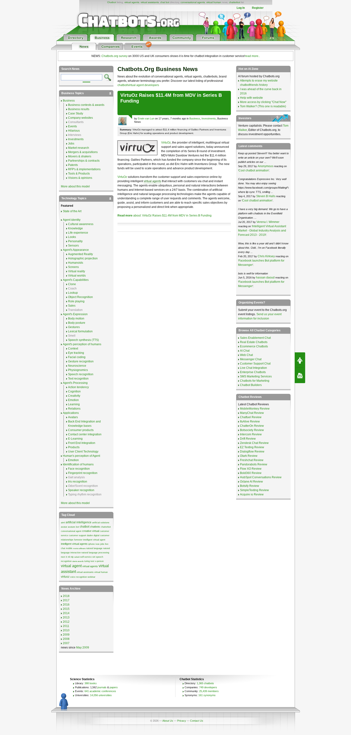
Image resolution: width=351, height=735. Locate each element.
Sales (71, 305)
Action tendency (78, 387)
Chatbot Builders (251, 385)
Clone (72, 284)
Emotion (73, 400)
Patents (73, 165)
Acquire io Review (252, 494)
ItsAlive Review (250, 421)
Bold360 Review (250, 473)
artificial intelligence (78, 522)
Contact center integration (84, 434)
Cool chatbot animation (254, 170)
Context (73, 348)
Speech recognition (80, 374)
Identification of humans (78, 464)
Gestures (74, 327)
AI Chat (245, 350)
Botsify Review (249, 486)
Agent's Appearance (76, 250)
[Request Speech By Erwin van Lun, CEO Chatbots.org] (300, 360)
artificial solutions (100, 522)
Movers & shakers (79, 156)
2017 (66, 600)
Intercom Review (251, 434)
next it (64, 557)
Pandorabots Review (253, 464)
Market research (78, 147)
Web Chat (246, 355)
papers (114, 687)
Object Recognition (80, 297)
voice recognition (78, 577)
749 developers (208, 687)
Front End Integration (81, 443)
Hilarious (74, 130)
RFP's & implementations (84, 169)
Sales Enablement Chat (255, 337)
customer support (77, 535)
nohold (77, 557)
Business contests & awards (86, 105)
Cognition (74, 391)
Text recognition (78, 378)
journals (101, 687)
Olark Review (248, 455)
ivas (98, 544)
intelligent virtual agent (94, 540)
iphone (91, 544)
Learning (74, 404)
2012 (66, 621)
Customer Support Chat (255, 363)
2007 (66, 643)
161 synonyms (207, 695)
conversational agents (193, 2)
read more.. (252, 56)
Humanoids (75, 262)
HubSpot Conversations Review (261, 477)
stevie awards (78, 561)
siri (93, 557)
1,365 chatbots (205, 683)
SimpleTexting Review (254, 490)
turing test (89, 561)
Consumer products (81, 430)
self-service (86, 557)
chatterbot (234, 2)
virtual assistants (150, 2)
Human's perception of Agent (81, 455)
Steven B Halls (265, 196)
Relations (74, 408)
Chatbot (111, 2)
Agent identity (71, 219)
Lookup (73, 292)
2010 (66, 630)
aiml (63, 522)
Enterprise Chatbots (253, 372)
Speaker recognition (81, 490)
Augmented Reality (80, 254)
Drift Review (248, 438)
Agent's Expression (75, 314)
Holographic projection (83, 258)
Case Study (75, 113)
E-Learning (75, 438)
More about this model (75, 186)
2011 (66, 626)
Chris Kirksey (266, 256)
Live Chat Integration (253, 368)
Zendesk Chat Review (254, 443)
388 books (91, 683)
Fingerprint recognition (82, 473)
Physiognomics (78, 370)
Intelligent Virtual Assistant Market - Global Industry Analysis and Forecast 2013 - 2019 (262, 230)
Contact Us (196, 720)
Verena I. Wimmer (267, 222)
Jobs (71, 143)
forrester (78, 540)
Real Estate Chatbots (253, 342)
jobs (102, 544)
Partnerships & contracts (84, 160)
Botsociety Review (252, 430)
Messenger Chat (250, 359)
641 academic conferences (100, 691)
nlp (72, 557)
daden (90, 535)
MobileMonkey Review (255, 408)
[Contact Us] (300, 375)
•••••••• (86, 81)
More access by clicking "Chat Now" (263, 102)
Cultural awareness (80, 224)
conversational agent (71, 531)
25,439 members (209, 691)
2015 (66, 609)
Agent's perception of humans (82, 344)
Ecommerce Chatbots (254, 346)
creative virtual (90, 530)
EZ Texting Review (252, 447)
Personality (75, 241)
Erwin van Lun (146, 118)
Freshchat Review (251, 460)
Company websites (80, 117)
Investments (209, 118)
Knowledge (75, 228)
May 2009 (82, 647)
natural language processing (95, 552)
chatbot (84, 526)
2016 (66, 604)
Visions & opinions (80, 178)
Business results (78, 109)
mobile (69, 548)
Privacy (181, 720)
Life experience (78, 232)
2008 (66, 639)
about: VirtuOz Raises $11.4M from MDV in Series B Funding (164, 215)
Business (194, 118)
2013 (66, 617)
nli (69, 557)
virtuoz (65, 576)
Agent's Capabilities (76, 280)
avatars (71, 527)
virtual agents (131, 2)
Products (74, 447)
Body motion (76, 318)
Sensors (73, 245)
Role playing (76, 301)
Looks (72, 237)
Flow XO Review (250, 468)
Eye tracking (76, 353)
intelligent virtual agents (74, 543)
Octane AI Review (251, 481)
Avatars (73, 417)
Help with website (251, 97)
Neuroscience (77, 365)
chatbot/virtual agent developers (138, 85)
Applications (71, 413)
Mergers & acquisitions (83, 152)
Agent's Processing (75, 383)
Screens (73, 267)
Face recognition (79, 468)
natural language (94, 548)
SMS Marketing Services (256, 376)
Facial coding (76, 357)
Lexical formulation (80, 331)
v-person (99, 561)
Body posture (76, 322)
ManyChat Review (252, 413)
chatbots (95, 526)
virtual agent (71, 566)
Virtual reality (76, 271)
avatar (64, 527)
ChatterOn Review (252, 425)
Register (258, 8)
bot (77, 527)
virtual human (213, 2)
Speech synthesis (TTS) (83, 340)
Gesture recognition (81, 361)
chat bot (164, 2)
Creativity (74, 395)
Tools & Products (79, 173)
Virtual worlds (77, 275)
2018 (66, 596)
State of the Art (72, 211)
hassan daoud (265, 277)
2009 (66, 634)
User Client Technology (83, 451)
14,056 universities (101, 695)
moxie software (79, 548)
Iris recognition (77, 481)
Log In (241, 8)
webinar (91, 577)
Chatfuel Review (250, 417)
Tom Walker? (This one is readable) (263, 106)
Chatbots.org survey (114, 56)
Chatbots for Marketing (254, 380)
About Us (167, 720)
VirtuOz (166, 142)
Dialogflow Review (252, 451)
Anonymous (265, 166)
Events (72, 126)
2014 (66, 613)
